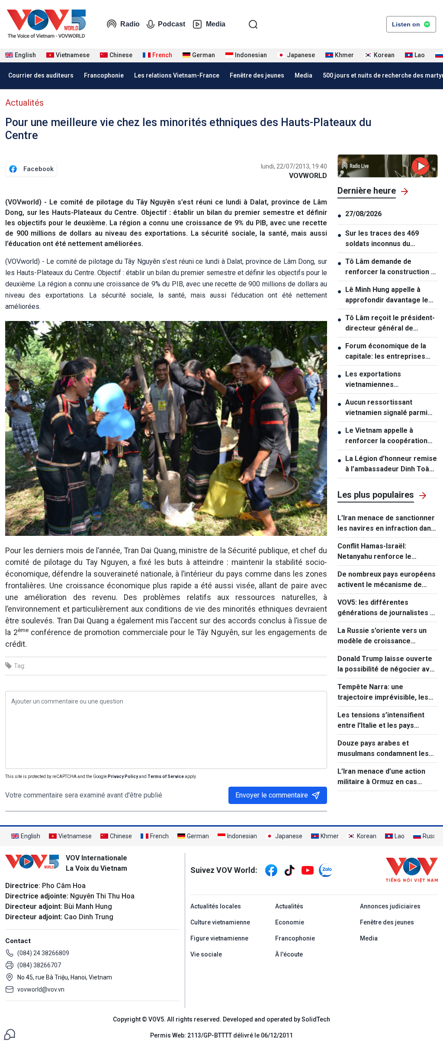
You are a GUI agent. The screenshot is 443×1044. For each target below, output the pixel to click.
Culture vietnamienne (220, 922)
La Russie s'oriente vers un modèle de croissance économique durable (382, 636)
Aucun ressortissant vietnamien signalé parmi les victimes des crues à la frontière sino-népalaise (389, 408)
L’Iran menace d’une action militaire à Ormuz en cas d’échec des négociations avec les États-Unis (381, 777)
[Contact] (9, 1034)
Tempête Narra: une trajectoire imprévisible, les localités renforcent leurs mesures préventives (382, 693)
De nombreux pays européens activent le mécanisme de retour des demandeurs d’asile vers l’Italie (386, 580)
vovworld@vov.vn (40, 989)
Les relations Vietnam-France (176, 75)
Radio (130, 24)
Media (215, 24)
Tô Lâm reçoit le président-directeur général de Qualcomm (390, 324)
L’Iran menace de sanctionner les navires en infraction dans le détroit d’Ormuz (386, 524)
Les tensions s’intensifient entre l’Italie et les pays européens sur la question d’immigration (380, 721)
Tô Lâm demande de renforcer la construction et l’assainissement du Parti (391, 267)
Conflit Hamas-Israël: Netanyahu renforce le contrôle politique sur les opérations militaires (378, 552)
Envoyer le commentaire (271, 795)
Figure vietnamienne (219, 938)
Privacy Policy (123, 776)
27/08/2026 (363, 214)
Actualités (24, 102)
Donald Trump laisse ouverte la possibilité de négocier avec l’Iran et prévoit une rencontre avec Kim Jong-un (387, 664)
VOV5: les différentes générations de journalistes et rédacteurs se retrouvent (387, 608)
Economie (289, 922)
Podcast (171, 24)
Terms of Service (166, 776)
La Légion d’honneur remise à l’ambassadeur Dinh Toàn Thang (391, 464)
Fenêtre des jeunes (257, 75)
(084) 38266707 (39, 965)
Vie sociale (206, 954)
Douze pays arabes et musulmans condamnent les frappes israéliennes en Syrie (385, 749)
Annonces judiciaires (390, 906)
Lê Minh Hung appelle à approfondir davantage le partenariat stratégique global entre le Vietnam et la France (391, 295)
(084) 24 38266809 (43, 953)
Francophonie (104, 75)
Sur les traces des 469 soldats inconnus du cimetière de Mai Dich (382, 239)
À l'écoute (289, 954)
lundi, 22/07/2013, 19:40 (294, 166)
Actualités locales (215, 906)
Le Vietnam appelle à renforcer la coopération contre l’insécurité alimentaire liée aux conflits (390, 436)
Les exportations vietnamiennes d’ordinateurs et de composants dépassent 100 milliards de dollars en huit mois (390, 380)
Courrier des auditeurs (41, 75)
